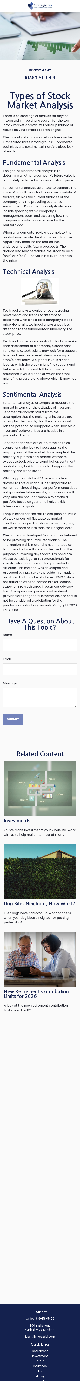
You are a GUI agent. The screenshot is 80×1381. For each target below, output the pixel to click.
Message (10, 683)
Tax (40, 1371)
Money (40, 1376)
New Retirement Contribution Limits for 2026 (36, 994)
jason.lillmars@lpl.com (40, 1337)
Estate (40, 1361)
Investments (17, 821)
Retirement (40, 1351)
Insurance (40, 1366)
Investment (40, 1356)
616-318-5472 (45, 1319)
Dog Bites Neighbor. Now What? (39, 904)
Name (7, 635)
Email (7, 659)
